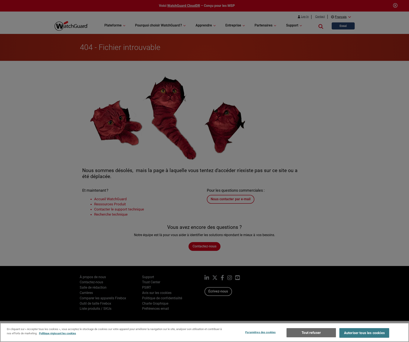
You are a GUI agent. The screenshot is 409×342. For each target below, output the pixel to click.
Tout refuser (311, 333)
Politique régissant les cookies (57, 333)
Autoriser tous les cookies (364, 333)
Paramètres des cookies (260, 332)
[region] (204, 332)
